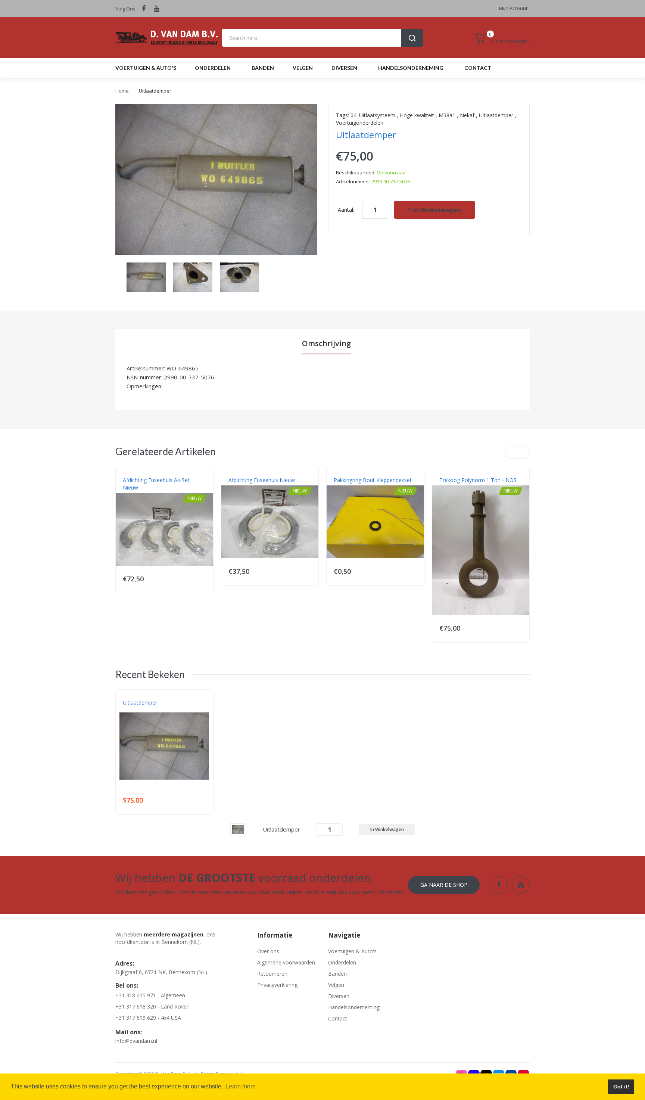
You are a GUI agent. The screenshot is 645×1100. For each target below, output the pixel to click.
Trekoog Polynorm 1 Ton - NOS (478, 480)
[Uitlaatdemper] (238, 829)
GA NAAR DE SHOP (443, 884)
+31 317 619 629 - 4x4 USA (148, 1017)
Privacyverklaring (277, 984)
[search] (322, 38)
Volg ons (125, 8)
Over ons (268, 951)
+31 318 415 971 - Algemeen (150, 995)
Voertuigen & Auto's (352, 951)
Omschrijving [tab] (326, 343)
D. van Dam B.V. (140, 710)
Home (122, 90)
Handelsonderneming (354, 1007)
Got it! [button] (621, 1087)
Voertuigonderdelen (359, 122)
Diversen (338, 996)
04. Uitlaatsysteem (372, 115)
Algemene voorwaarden (286, 962)
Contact (337, 1018)
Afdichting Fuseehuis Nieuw (261, 480)
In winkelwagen (437, 210)
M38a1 (447, 115)
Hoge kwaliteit (417, 115)
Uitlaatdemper (496, 115)
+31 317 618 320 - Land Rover (151, 1006)
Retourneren (272, 973)
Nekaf (467, 115)
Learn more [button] (240, 1086)
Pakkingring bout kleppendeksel (372, 480)
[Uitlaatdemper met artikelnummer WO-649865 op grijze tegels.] (146, 276)
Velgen (336, 984)
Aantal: (346, 209)
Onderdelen (342, 962)
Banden (337, 973)
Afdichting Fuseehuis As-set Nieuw (156, 483)
